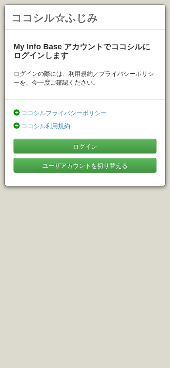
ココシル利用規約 (45, 125)
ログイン (85, 146)
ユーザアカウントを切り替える (85, 165)
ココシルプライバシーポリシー (64, 112)
